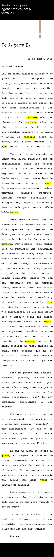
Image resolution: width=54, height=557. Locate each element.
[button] (46, 9)
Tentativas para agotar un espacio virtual (16, 9)
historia (31, 122)
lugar (47, 321)
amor (48, 183)
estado (14, 212)
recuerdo (32, 117)
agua (4, 146)
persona (6, 244)
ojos (50, 302)
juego (5, 455)
